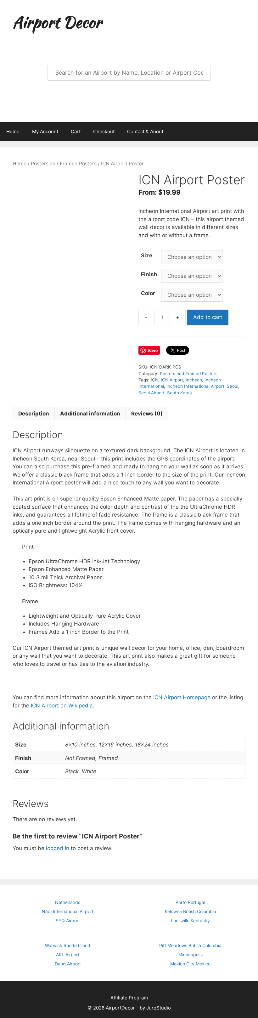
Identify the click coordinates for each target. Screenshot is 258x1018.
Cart (76, 131)
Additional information (90, 413)
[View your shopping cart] (250, 131)
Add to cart (207, 317)
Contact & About (145, 131)
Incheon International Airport (195, 386)
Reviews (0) (147, 413)
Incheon (194, 379)
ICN (154, 379)
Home (13, 131)
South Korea (179, 392)
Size (146, 255)
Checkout (104, 131)
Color (148, 293)
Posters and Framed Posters (64, 164)
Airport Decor (57, 22)
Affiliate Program (129, 998)
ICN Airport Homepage (181, 697)
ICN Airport (172, 379)
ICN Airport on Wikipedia (62, 705)
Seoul (232, 386)
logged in (57, 848)
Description (33, 413)
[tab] (34, 413)
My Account (45, 131)
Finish (149, 274)
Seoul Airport (151, 392)
